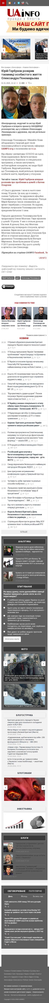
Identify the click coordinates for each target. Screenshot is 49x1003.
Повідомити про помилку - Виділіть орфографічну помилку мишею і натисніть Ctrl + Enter (23, 269)
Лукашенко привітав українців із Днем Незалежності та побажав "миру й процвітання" (24, 491)
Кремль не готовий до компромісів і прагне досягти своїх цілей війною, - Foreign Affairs (30, 575)
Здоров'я (14, 977)
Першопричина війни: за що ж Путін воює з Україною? (30, 856)
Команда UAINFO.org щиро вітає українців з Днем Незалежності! (15, 56)
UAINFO (43, 258)
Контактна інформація (18, 995)
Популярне (35, 891)
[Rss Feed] (9, 3)
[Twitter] (18, 3)
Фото (24, 649)
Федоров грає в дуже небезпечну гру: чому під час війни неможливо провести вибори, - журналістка (30, 549)
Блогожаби (24, 773)
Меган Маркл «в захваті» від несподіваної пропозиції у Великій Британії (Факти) (24, 731)
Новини (23, 338)
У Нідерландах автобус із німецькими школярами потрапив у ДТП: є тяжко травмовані (24, 416)
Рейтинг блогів (28, 980)
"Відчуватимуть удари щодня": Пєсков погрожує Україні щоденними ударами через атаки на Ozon (24, 396)
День (10, 896)
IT (9, 977)
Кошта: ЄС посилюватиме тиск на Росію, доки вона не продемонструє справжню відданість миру (25, 377)
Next (46, 50)
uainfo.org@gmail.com (34, 995)
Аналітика (24, 541)
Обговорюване (16, 891)
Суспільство (34, 971)
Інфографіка (24, 809)
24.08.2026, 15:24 (14, 756)
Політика (26, 971)
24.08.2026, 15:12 (14, 766)
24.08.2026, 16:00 (14, 727)
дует (17, 278)
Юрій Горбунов (8, 278)
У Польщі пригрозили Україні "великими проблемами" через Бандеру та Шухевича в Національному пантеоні (26, 354)
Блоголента (18, 980)
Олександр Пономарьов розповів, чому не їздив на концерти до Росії (40, 327)
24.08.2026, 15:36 (14, 744)
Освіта (38, 974)
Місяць (24, 896)
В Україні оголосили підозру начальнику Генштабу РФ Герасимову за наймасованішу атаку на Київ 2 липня (25, 364)
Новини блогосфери (30, 67)
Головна (7, 971)
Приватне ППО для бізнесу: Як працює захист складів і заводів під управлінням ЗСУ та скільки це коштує (30, 562)
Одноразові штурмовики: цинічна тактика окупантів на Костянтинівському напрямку (30, 846)
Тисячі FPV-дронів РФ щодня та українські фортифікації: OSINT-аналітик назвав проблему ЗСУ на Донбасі (23, 921)
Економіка (7, 974)
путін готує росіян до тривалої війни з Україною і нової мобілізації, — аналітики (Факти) (25, 761)
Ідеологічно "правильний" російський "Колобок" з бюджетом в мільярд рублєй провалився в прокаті (30, 869)
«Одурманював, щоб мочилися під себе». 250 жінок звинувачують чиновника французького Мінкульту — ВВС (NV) (26, 739)
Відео (31, 977)
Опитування (24, 586)
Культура (20, 974)
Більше (23, 532)
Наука (26, 974)
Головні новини (16, 971)
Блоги (24, 838)
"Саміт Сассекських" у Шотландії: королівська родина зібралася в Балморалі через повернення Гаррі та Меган (24, 940)
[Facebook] (13, 3)
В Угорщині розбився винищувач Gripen (25, 445)
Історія (32, 974)
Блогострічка (24, 715)
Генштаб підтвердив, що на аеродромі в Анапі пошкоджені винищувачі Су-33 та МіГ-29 (25, 386)
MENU (3, 3)
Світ (13, 974)
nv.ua (33, 148)
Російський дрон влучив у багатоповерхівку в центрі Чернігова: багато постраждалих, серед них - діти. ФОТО (22, 678)
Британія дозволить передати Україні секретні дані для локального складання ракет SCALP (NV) (24, 722)
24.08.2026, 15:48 (14, 734)
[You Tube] (22, 3)
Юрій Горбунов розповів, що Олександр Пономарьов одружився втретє (23, 327)
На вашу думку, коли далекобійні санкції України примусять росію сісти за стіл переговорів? (23, 593)
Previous (2, 50)
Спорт (21, 977)
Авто (5, 977)
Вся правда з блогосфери (11, 67)
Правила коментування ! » (36, 335)
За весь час (38, 896)
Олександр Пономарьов (31, 278)
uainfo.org (29, 989)
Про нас (7, 995)
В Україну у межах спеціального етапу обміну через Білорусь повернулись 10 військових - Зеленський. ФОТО (25, 406)
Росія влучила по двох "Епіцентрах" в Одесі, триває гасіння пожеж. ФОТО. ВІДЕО (22, 707)
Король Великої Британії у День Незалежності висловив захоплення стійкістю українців (24, 514)
